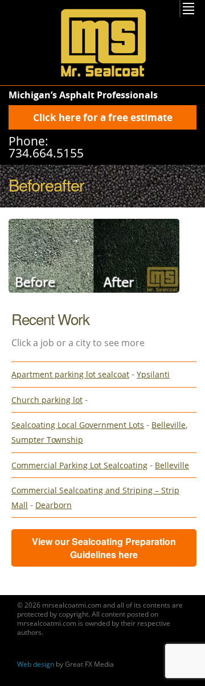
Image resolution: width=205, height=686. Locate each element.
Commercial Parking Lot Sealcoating (79, 465)
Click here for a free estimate (103, 117)
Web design (35, 664)
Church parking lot (47, 399)
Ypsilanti (153, 374)
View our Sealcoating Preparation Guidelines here (104, 548)
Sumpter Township (47, 439)
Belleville (168, 424)
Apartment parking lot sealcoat (70, 374)
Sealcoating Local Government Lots (77, 424)
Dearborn (53, 505)
